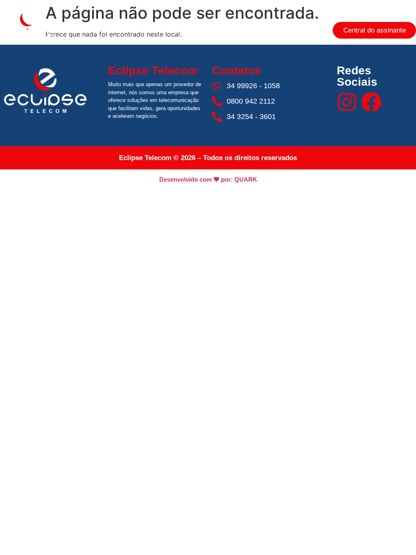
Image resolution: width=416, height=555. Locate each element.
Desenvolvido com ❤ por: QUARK (208, 179)
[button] (207, 30)
